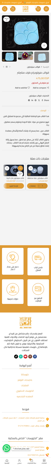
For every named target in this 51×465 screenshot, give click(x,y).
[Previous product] (9, 66)
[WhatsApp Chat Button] (6, 448)
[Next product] (3, 66)
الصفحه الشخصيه (25, 396)
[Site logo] (25, 9)
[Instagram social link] (30, 356)
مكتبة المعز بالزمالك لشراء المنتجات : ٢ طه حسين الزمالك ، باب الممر (23, 419)
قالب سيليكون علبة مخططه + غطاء (37, 179)
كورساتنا (25, 374)
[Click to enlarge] (44, 45)
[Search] (5, 8)
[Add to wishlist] (30, 168)
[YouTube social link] (25, 356)
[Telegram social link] (29, 100)
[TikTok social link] (16, 356)
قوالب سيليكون (33, 66)
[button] (46, 32)
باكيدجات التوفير (25, 380)
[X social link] (39, 100)
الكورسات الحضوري (25, 391)
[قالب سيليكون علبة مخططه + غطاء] (37, 170)
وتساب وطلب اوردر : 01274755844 (31, 425)
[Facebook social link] (42, 100)
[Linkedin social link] (32, 100)
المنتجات (25, 385)
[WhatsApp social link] (21, 356)
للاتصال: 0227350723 (36, 455)
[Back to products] (6, 66)
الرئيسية (46, 66)
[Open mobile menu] (46, 8)
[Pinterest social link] (35, 100)
